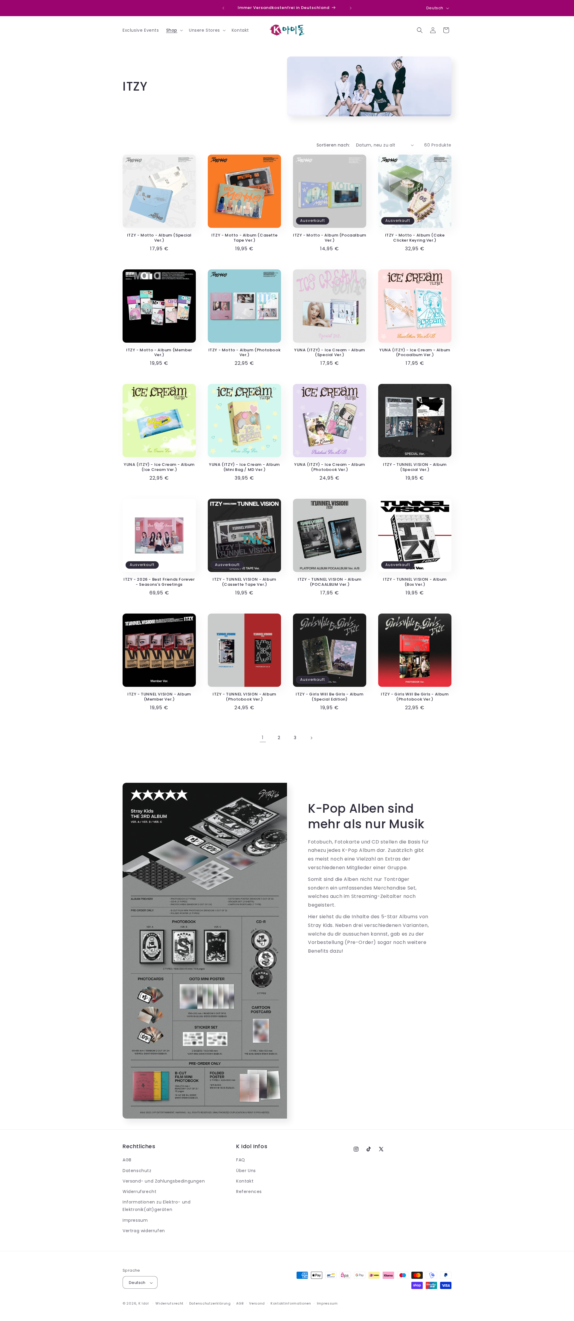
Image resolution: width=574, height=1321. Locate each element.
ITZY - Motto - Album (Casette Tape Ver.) (244, 238)
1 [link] (263, 737)
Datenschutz (137, 1171)
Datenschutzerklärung (210, 1303)
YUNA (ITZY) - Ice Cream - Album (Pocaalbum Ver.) (414, 353)
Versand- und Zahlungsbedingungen (164, 1181)
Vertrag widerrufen (144, 1231)
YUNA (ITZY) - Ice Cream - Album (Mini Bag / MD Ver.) (244, 467)
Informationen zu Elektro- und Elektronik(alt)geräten (156, 1205)
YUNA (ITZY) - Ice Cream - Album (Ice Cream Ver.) (159, 467)
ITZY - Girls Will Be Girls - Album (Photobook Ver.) (414, 697)
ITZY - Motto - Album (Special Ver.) (159, 238)
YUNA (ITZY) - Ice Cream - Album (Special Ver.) (329, 353)
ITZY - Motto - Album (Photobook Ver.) (244, 353)
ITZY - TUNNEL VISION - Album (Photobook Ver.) (244, 697)
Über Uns (246, 1171)
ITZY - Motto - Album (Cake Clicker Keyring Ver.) (415, 238)
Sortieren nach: (333, 145)
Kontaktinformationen (291, 1303)
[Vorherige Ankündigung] (223, 8)
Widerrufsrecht (139, 1192)
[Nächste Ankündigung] (350, 8)
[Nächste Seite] (311, 738)
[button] (174, 30)
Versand (257, 1303)
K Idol (143, 1303)
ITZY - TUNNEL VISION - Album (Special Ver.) (415, 467)
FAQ (240, 1160)
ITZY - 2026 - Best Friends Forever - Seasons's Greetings (159, 582)
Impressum (135, 1220)
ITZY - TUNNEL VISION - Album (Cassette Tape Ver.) (244, 582)
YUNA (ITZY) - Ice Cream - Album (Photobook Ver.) (329, 467)
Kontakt (245, 1181)
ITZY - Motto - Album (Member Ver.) (159, 353)
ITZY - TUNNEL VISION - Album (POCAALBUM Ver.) (329, 582)
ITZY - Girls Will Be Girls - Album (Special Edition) (329, 697)
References (249, 1192)
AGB (127, 1160)
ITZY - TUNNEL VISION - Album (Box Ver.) (415, 582)
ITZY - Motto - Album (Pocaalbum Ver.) (329, 238)
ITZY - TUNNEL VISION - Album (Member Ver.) (159, 697)
